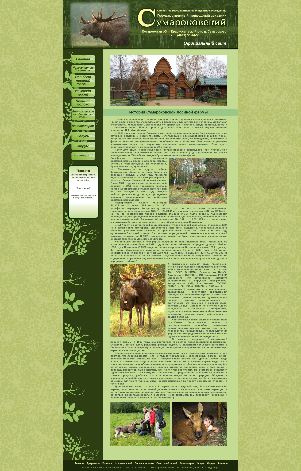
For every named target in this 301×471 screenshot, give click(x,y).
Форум (83, 146)
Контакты (83, 156)
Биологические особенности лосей (83, 114)
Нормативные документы (83, 69)
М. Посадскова (185, 467)
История (107, 463)
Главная (83, 59)
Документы (93, 463)
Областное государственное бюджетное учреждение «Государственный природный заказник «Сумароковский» (184, 22)
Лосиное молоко (83, 102)
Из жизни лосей (83, 92)
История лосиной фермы (83, 80)
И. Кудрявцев (212, 467)
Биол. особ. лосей (166, 463)
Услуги (83, 136)
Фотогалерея (83, 125)
